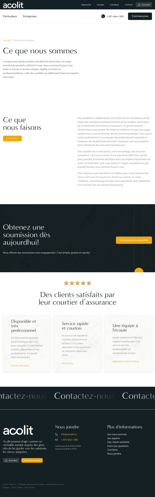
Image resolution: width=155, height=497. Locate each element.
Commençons (140, 16)
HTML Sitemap (29, 487)
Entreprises (30, 16)
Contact (129, 4)
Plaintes (20, 487)
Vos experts (113, 438)
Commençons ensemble (134, 240)
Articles (100, 4)
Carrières (114, 4)
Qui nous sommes (117, 434)
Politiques (6, 487)
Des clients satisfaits (118, 441)
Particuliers (10, 16)
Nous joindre (114, 453)
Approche (86, 4)
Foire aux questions (118, 445)
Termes (13, 487)
